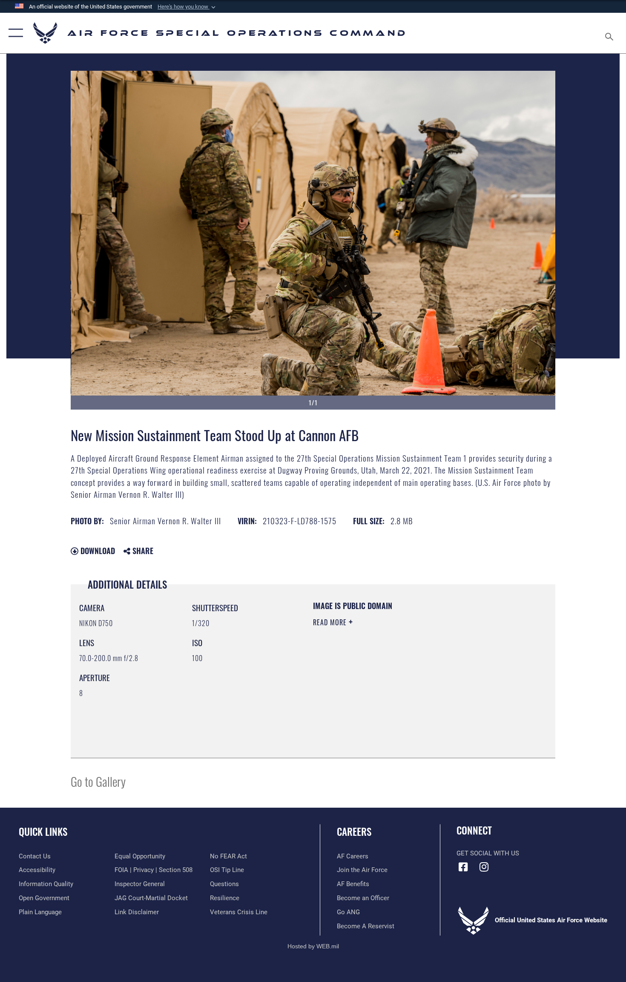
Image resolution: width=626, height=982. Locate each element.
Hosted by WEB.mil (313, 946)
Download (96, 550)
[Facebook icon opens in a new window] (463, 867)
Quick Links (43, 831)
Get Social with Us (488, 853)
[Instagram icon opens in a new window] (484, 867)
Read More (331, 622)
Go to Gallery (98, 781)
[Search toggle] (610, 33)
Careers (354, 831)
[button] (187, 7)
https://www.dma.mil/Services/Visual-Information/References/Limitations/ (413, 688)
